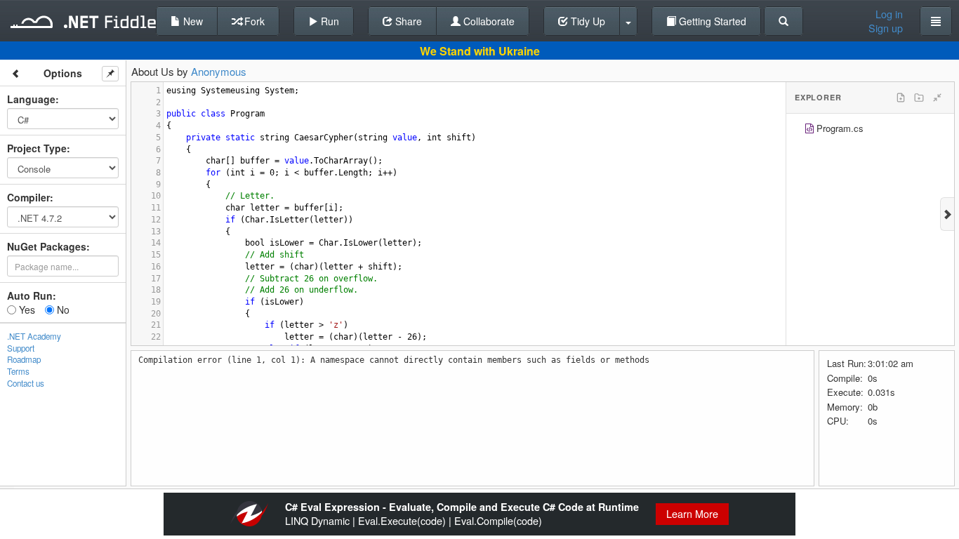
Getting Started (711, 21)
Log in (889, 14)
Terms (18, 371)
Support (20, 348)
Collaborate (488, 21)
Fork (253, 21)
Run (328, 21)
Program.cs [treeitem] (840, 128)
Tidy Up (586, 21)
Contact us (25, 383)
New (191, 21)
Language (31, 99)
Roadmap (24, 359)
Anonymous (218, 71)
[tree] (870, 130)
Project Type (37, 148)
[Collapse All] (937, 97)
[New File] (900, 97)
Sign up (885, 28)
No (62, 309)
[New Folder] (919, 97)
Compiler (28, 197)
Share (407, 21)
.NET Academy (34, 336)
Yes (25, 309)
